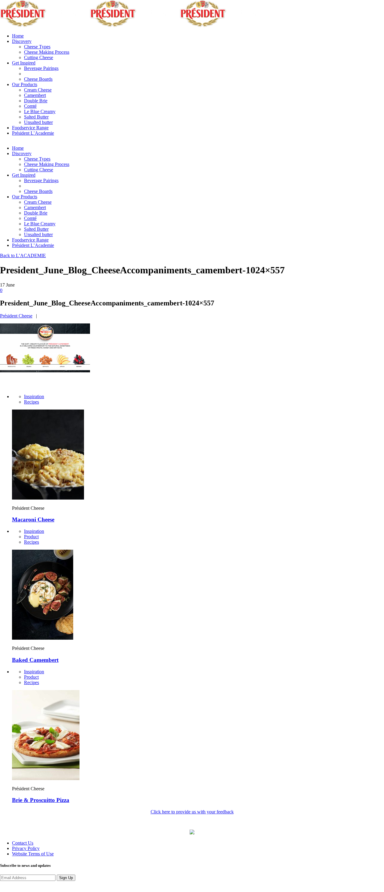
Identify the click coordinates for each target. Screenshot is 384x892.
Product (31, 536)
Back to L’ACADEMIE (23, 255)
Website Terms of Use (33, 853)
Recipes (31, 401)
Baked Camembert (35, 660)
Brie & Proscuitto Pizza (40, 800)
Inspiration (34, 396)
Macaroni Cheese (33, 519)
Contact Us (22, 842)
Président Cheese (16, 315)
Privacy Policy (26, 848)
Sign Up (66, 877)
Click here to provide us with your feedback (192, 811)
